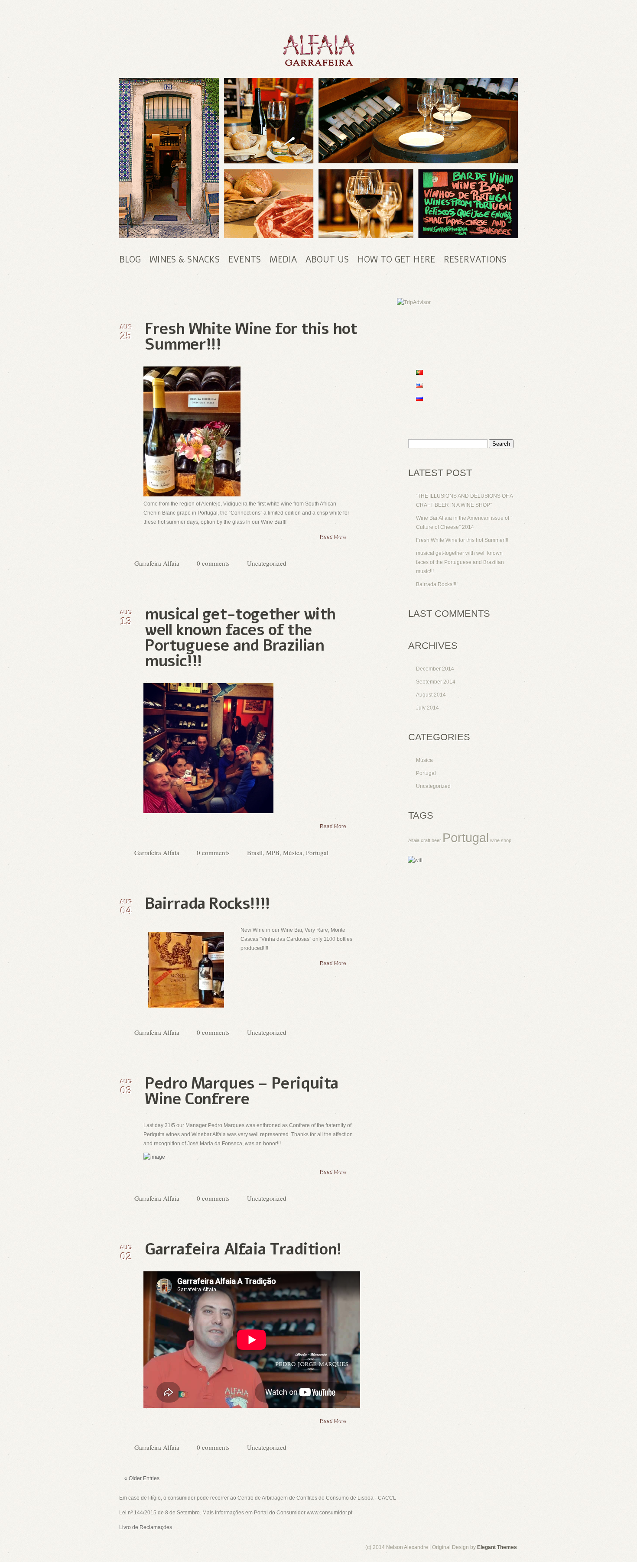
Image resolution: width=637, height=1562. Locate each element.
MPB (273, 852)
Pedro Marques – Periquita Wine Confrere (241, 1091)
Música (292, 852)
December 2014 (435, 669)
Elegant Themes (497, 1547)
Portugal (317, 852)
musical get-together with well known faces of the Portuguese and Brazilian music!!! (240, 638)
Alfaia (413, 840)
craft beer (431, 840)
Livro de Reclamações (145, 1527)
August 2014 (431, 695)
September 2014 (435, 682)
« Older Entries (141, 1478)
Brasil (255, 852)
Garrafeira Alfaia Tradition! (243, 1249)
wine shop (500, 840)
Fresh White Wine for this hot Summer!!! (251, 336)
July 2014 (427, 708)
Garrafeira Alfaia (156, 563)
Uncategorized (266, 563)
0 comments (213, 563)
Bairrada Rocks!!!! (207, 903)
